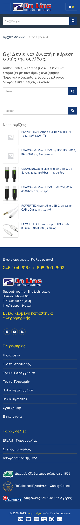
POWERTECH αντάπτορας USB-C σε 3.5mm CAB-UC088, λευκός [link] (45, 226)
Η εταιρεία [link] (11, 355)
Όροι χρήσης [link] (12, 407)
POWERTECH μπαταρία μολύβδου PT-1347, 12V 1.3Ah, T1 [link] (46, 133)
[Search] (72, 91)
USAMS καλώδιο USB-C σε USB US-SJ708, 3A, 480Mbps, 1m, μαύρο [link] (48, 152)
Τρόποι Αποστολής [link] (17, 364)
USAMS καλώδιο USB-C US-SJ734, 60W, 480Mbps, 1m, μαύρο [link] (46, 189)
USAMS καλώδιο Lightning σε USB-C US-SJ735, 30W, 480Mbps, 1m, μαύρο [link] (47, 170)
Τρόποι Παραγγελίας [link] (19, 372)
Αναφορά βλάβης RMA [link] (20, 458)
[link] (10, 137)
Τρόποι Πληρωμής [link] (16, 381)
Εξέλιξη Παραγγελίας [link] (20, 440)
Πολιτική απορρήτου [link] (18, 390)
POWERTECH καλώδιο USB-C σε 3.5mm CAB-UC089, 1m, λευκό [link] (47, 207)
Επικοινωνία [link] (12, 416)
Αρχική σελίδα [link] (14, 37)
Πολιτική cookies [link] (15, 399)
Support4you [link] (34, 513)
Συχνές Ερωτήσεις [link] (17, 449)
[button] (8, 12)
